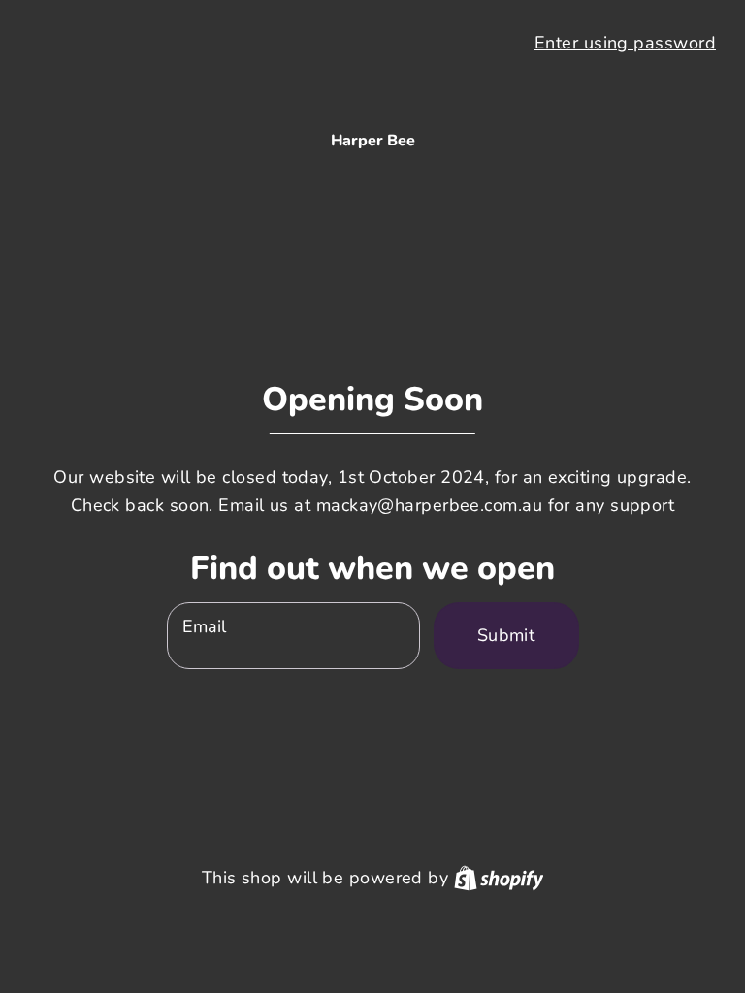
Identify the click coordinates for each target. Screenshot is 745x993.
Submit (506, 635)
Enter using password (625, 42)
